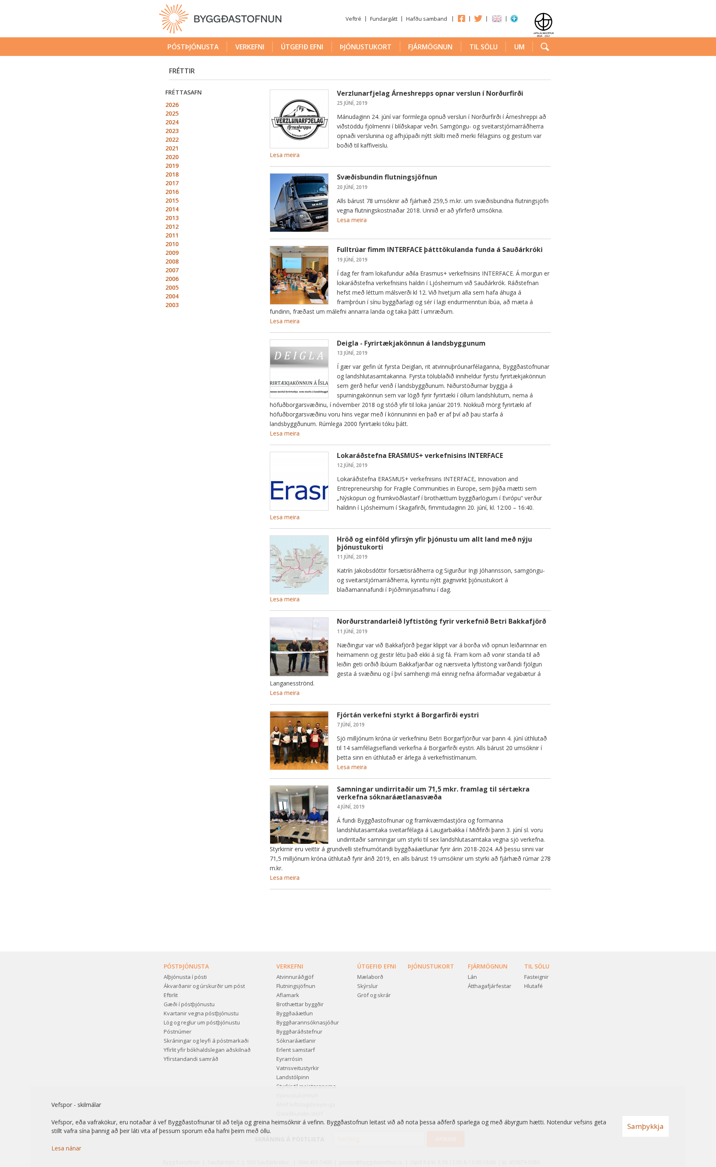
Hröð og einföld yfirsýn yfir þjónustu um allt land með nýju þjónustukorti (434, 543)
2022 (172, 139)
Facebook (461, 18)
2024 (172, 122)
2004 (172, 296)
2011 (172, 235)
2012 (172, 226)
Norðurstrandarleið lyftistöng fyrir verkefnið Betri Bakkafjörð (441, 621)
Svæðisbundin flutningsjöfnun (387, 177)
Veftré (353, 18)
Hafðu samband (426, 18)
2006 (172, 279)
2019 (172, 165)
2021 (172, 148)
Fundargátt (383, 18)
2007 (172, 270)
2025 (172, 113)
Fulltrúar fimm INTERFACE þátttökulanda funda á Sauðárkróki (440, 249)
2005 (172, 287)
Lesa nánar (66, 1148)
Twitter (478, 18)
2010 (172, 244)
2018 (172, 174)
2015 (172, 200)
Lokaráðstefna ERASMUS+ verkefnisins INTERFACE (420, 455)
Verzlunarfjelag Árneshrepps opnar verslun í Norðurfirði (430, 93)
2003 (172, 305)
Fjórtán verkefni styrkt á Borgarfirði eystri (408, 714)
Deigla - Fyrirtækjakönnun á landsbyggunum (411, 343)
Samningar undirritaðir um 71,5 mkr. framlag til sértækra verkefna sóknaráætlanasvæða (433, 792)
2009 (172, 253)
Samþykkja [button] (645, 1126)
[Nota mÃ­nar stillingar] (514, 20)
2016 (172, 192)
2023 (172, 131)
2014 (172, 209)
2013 (172, 218)
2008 (172, 261)
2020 (172, 157)
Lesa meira (285, 155)
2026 (172, 105)
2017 (172, 183)
